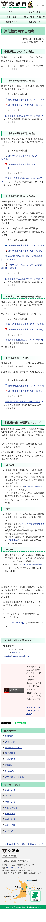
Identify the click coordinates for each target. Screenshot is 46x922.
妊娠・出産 (10, 790)
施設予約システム (13, 747)
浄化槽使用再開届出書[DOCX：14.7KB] (26, 324)
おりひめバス (11, 770)
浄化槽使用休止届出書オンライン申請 (22, 278)
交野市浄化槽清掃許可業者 (32, 524)
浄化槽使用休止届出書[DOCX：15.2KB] (26, 245)
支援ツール (43, 5)
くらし (11, 12)
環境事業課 (14, 540)
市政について (34, 21)
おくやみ (9, 831)
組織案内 (9, 736)
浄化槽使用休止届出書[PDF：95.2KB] (25, 251)
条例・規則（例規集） (15, 776)
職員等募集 (10, 753)
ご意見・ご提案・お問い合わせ (15, 861)
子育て (8, 796)
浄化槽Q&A (17, 622)
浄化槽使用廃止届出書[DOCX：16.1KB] (26, 385)
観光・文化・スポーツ (34, 17)
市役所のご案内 (9, 856)
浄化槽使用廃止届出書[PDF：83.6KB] (25, 391)
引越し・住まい (12, 807)
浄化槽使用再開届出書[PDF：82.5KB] (25, 329)
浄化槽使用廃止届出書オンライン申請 (22, 401)
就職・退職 (10, 813)
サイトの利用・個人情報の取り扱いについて (23, 844)
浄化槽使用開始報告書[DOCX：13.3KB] (26, 99)
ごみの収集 (10, 759)
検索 (36, 5)
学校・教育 (10, 802)
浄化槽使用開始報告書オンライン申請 (22, 115)
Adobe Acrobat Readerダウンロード (33, 710)
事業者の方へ (11, 21)
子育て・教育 (34, 12)
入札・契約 (10, 741)
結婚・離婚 (10, 819)
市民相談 (9, 765)
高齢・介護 (10, 825)
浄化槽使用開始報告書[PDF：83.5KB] (25, 105)
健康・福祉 (11, 17)
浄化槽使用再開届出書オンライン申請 (22, 340)
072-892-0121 (13, 868)
